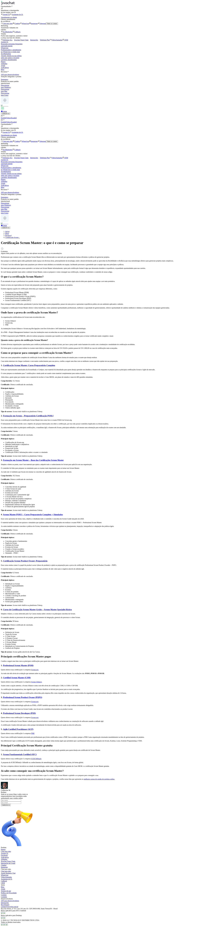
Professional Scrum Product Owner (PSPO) (22, 697)
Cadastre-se (5, 113)
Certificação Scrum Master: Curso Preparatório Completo (29, 365)
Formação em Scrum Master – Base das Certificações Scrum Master (33, 460)
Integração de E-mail (8, 863)
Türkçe (8, 118)
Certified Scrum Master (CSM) (17, 677)
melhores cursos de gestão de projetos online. (99, 779)
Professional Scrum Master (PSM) (18, 665)
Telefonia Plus (45, 40)
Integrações (34, 40)
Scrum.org (34, 670)
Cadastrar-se (6, 805)
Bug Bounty (5, 905)
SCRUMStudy (36, 759)
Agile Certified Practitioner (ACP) (18, 729)
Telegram (42, 23)
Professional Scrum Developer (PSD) (19, 713)
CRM (66, 40)
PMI (32, 733)
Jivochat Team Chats (21, 40)
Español (14, 118)
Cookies (4, 895)
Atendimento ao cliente (9, 17)
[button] (105, 6)
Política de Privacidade (9, 893)
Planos (3, 62)
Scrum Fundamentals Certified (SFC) (20, 754)
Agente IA (6, 14)
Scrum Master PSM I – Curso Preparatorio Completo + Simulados (33, 514)
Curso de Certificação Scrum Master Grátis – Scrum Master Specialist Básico (37, 609)
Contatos (4, 897)
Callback (17, 32)
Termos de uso (6, 891)
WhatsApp (25, 23)
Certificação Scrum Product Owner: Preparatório (25, 561)
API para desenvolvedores (10, 901)
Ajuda (3, 66)
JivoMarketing (8, 32)
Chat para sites (8, 23)
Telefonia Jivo (7, 40)
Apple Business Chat (8, 873)
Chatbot (17, 23)
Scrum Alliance (36, 682)
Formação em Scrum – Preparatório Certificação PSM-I (28, 416)
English (3, 118)
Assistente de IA (17, 14)
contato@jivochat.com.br (9, 907)
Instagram (34, 23)
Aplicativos (5, 68)
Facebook (4, 855)
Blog (2, 69)
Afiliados (4, 64)
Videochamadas (56, 40)
